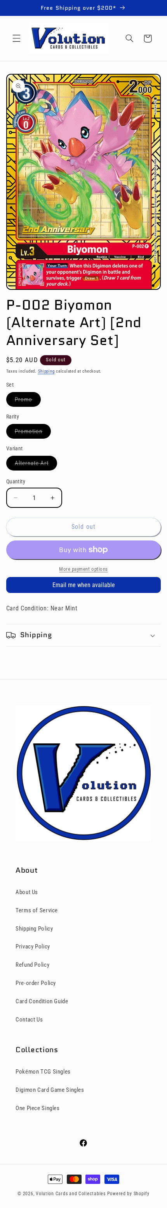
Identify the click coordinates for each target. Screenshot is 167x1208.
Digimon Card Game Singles (50, 1089)
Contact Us (29, 1019)
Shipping (46, 371)
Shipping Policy (34, 928)
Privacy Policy (33, 946)
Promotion (33, 433)
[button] (16, 38)
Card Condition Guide (42, 1001)
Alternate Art (36, 465)
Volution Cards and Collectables (71, 1193)
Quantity (15, 481)
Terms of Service (37, 910)
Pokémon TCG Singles (43, 1071)
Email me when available (83, 585)
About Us (27, 892)
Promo (28, 401)
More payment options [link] (83, 569)
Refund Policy (32, 964)
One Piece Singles (38, 1108)
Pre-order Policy (36, 983)
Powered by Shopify (128, 1193)
